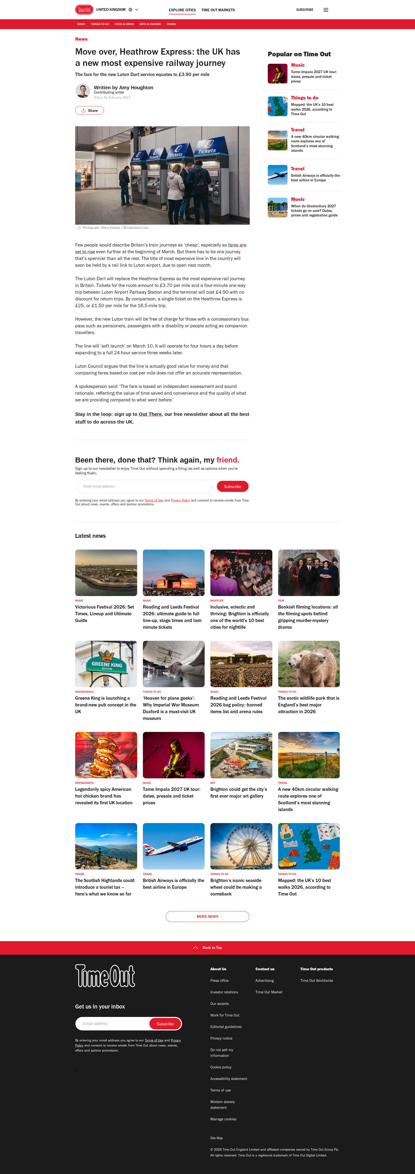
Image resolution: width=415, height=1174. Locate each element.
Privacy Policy (180, 501)
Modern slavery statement (222, 1105)
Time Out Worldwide (316, 981)
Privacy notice (221, 1039)
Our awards (219, 1004)
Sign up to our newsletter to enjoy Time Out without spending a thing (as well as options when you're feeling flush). (156, 471)
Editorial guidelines (226, 1027)
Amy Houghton (136, 87)
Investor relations (224, 993)
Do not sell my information (221, 1053)
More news (207, 917)
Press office (219, 981)
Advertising (265, 981)
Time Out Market (269, 993)
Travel (171, 24)
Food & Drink (124, 24)
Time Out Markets (218, 11)
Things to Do (100, 24)
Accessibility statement (228, 1079)
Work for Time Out (224, 1016)
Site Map (216, 1138)
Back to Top (212, 948)
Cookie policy (221, 1068)
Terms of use (220, 1091)
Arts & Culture (150, 24)
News (81, 24)
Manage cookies (223, 1120)
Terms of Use (154, 501)
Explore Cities (182, 11)
